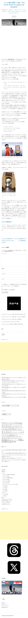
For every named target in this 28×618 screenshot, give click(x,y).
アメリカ (3, 472)
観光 (6, 442)
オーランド (9, 225)
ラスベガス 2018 (5, 479)
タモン (19, 430)
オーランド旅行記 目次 (6, 221)
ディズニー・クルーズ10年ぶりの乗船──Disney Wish (12, 324)
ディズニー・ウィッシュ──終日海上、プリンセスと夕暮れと (14, 316)
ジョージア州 (4, 430)
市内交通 (8, 226)
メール (4, 273)
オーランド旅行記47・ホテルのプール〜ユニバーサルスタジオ (8, 240)
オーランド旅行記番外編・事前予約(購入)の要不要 (12, 449)
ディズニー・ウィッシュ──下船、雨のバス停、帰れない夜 (13, 314)
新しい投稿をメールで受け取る (8, 289)
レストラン (6, 438)
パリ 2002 (4, 495)
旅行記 (12, 226)
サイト (3, 279)
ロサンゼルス (14, 438)
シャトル (4, 429)
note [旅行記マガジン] (6, 503)
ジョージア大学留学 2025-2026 (8, 474)
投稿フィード (4, 603)
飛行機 (14, 441)
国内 (2, 497)
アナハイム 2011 (5, 476)
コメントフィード (5, 605)
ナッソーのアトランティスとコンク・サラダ (10, 321)
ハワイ (22, 432)
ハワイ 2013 (4, 485)
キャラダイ (5, 427)
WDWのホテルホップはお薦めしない (9, 458)
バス (3, 433)
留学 (23, 440)
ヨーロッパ (4, 492)
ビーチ (6, 433)
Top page (3, 469)
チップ (23, 430)
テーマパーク (14, 225)
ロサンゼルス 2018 (6, 481)
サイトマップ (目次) (6, 502)
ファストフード (12, 433)
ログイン (3, 602)
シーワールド (19, 429)
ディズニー (7, 432)
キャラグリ (18, 426)
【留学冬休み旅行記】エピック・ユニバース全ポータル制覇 (13, 397)
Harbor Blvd (4, 422)
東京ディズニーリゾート (13, 440)
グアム (17, 427)
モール (16, 435)
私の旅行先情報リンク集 (6, 500)
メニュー (14, 16)
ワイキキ (20, 438)
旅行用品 (4, 440)
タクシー (15, 430)
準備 (20, 440)
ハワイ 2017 (4, 487)
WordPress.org (4, 607)
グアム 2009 (4, 490)
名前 (3, 268)
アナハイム (18, 422)
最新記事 (3, 471)
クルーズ (11, 427)
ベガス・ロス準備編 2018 (7, 477)
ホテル (19, 225)
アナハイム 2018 (5, 482)
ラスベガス (18, 436)
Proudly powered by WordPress (7, 615)
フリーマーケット (21, 433)
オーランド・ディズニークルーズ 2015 (10, 484)
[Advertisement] (14, 42)
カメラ (13, 426)
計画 (10, 442)
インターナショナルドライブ (9, 424)
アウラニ (8, 422)
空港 (17, 228)
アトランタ (12, 422)
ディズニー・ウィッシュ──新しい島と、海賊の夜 (11, 319)
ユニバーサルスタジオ (11, 228)
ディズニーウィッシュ (16, 432)
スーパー (9, 430)
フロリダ (3, 435)
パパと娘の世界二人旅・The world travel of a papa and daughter (14, 5)
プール (7, 435)
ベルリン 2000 (5, 494)
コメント (4, 253)
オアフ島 (19, 424)
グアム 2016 (4, 489)
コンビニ (21, 427)
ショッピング (12, 429)
